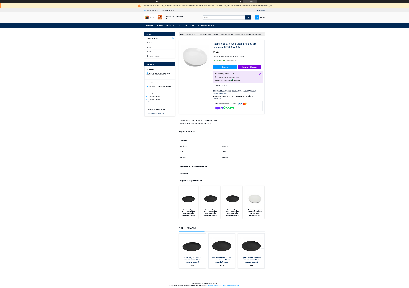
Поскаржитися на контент (214, 285)
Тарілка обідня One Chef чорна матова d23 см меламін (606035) (189, 212)
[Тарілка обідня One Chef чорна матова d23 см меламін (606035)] (188, 197)
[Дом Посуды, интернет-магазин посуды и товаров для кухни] (153, 20)
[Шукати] (248, 17)
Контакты (189, 25)
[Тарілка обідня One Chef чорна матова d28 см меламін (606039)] (232, 197)
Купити (225, 67)
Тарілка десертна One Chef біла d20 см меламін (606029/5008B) (255, 212)
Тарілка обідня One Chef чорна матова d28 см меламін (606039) (233, 212)
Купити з (245, 67)
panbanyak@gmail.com (156, 113)
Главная (149, 25)
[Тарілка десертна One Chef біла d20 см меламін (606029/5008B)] (254, 197)
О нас (179, 25)
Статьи (149, 43)
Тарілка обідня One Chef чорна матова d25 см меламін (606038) (211, 212)
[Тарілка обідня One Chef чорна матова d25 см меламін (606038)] (210, 197)
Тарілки (215, 34)
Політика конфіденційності (231, 285)
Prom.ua (214, 283)
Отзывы (149, 51)
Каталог (189, 34)
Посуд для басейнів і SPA (202, 34)
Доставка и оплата (206, 25)
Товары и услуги (164, 25)
